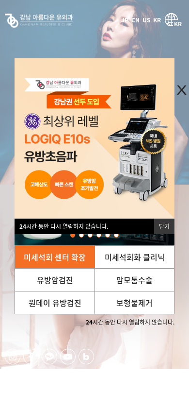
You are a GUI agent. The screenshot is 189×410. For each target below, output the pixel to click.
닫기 (164, 226)
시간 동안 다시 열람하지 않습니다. (63, 226)
